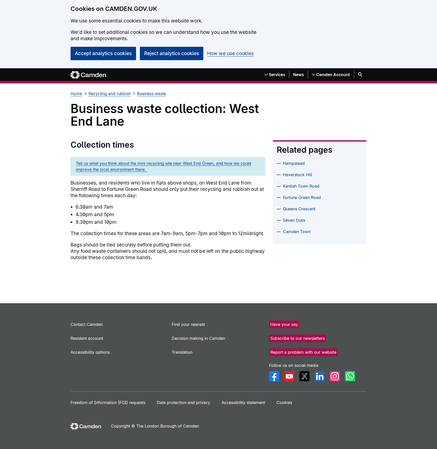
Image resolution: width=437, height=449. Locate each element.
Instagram (335, 376)
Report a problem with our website (303, 352)
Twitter (304, 376)
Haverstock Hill (297, 174)
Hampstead (294, 163)
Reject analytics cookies (171, 53)
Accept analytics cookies (103, 53)
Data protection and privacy (183, 402)
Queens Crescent (299, 208)
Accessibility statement (243, 402)
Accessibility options (90, 352)
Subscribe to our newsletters (297, 338)
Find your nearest (188, 324)
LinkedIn (320, 376)
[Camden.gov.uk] (88, 75)
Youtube (289, 376)
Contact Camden (87, 324)
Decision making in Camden (198, 338)
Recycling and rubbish (110, 93)
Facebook (274, 376)
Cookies (284, 402)
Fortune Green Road (302, 197)
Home (76, 93)
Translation (182, 352)
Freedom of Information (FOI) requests (108, 402)
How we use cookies (230, 53)
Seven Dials (294, 220)
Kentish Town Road (301, 186)
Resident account (87, 338)
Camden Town (297, 231)
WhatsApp (350, 376)
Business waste (151, 93)
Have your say (284, 324)
